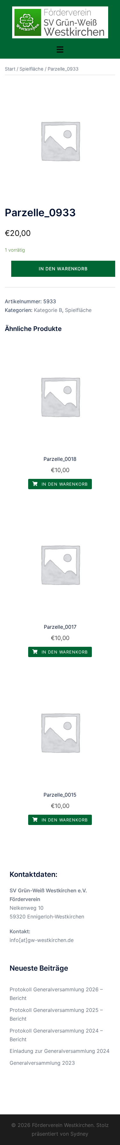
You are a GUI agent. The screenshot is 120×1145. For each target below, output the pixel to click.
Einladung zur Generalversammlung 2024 (59, 1051)
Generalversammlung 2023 (42, 1063)
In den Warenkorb (63, 268)
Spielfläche (32, 69)
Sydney (79, 1133)
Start (10, 69)
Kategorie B (48, 310)
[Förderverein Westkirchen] (60, 22)
